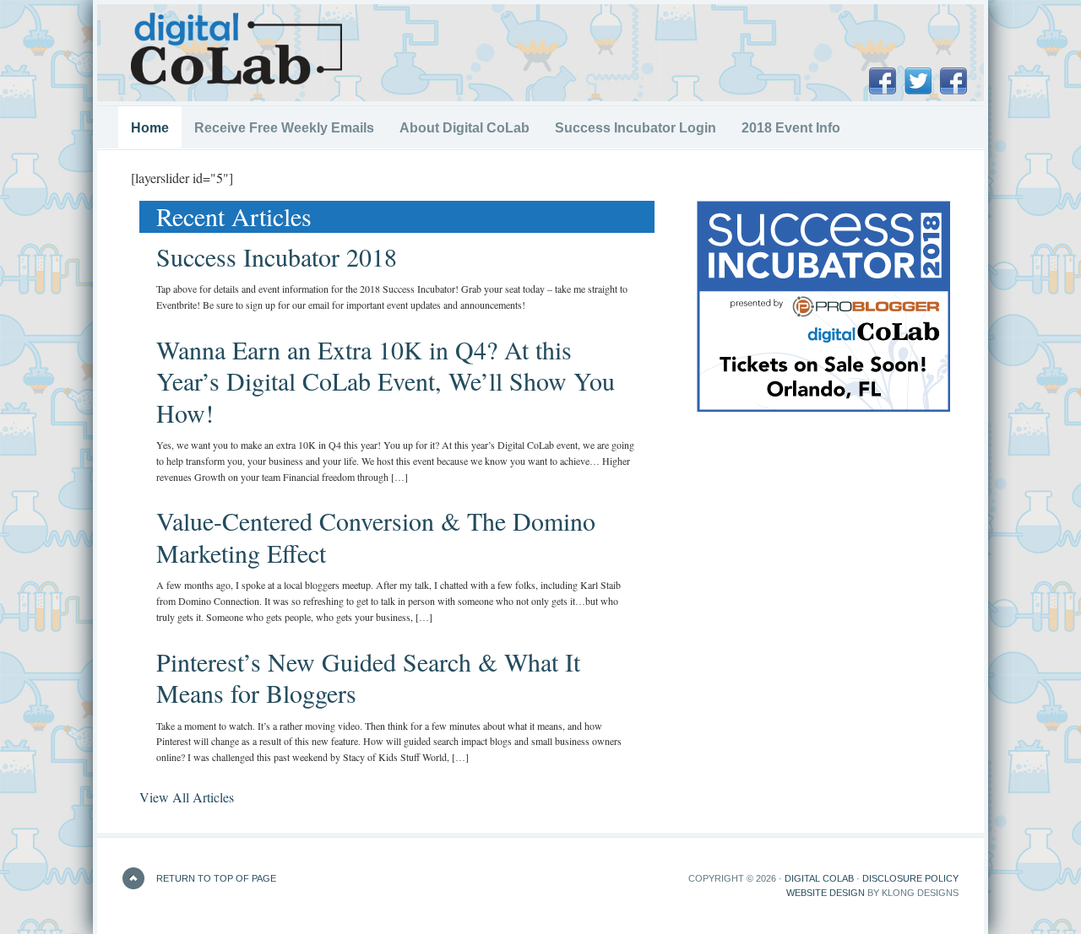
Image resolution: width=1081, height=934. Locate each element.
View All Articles (186, 797)
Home (150, 128)
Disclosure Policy (910, 878)
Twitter (918, 80)
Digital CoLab (236, 49)
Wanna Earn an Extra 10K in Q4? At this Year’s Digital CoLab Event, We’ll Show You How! (385, 380)
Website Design (825, 893)
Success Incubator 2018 (276, 256)
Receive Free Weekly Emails (284, 128)
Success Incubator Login (635, 128)
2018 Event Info (784, 128)
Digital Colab (819, 878)
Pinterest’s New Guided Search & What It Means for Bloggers (368, 677)
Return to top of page (216, 878)
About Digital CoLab (464, 128)
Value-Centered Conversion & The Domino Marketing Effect (375, 537)
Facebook (882, 80)
